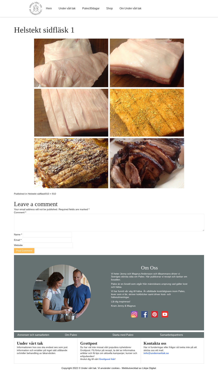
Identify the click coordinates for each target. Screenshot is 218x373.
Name (18, 234)
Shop (109, 8)
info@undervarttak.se (156, 353)
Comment (20, 212)
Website (18, 245)
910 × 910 (50, 193)
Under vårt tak (67, 8)
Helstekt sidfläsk (36, 193)
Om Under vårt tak (130, 8)
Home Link (36, 8)
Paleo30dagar (90, 8)
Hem (49, 8)
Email (17, 240)
